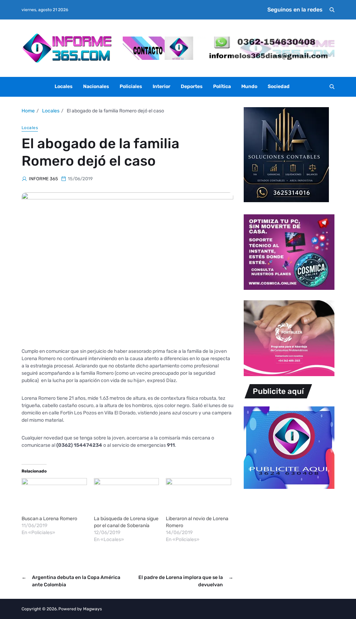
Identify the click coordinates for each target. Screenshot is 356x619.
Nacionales (96, 86)
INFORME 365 (43, 178)
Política (222, 86)
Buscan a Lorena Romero (49, 519)
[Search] (332, 9)
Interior (161, 86)
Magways (92, 608)
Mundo (249, 86)
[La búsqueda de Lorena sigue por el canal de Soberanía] (126, 496)
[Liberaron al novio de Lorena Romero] (198, 496)
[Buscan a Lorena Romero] (54, 496)
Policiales (131, 86)
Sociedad (279, 86)
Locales (64, 86)
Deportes (192, 86)
